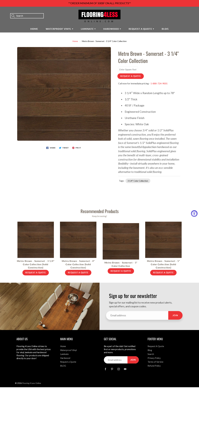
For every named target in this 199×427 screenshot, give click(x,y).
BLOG (165, 28)
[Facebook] (105, 369)
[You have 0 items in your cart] (194, 12)
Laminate (87, 28)
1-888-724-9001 (159, 83)
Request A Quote (156, 346)
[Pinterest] (112, 369)
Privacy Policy (154, 358)
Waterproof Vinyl (59, 28)
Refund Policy (154, 366)
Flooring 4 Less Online (31, 383)
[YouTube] (125, 369)
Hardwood (111, 28)
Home (34, 28)
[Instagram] (118, 369)
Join (175, 315)
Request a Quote (141, 28)
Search (151, 354)
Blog (150, 350)
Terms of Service (155, 362)
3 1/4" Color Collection (138, 181)
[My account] (186, 12)
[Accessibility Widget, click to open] (194, 213)
